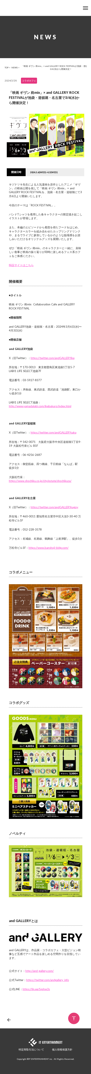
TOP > (7, 67)
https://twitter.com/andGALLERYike (52, 358)
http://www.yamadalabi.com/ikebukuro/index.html (40, 406)
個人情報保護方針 (62, 1049)
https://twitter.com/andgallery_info (47, 980)
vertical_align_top (73, 1018)
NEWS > (15, 67)
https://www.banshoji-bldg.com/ (49, 547)
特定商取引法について (31, 1049)
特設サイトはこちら (21, 265)
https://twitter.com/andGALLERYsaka (53, 432)
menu (85, 8)
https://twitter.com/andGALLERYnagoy (54, 507)
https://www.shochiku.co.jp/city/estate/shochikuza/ (40, 481)
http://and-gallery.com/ (39, 971)
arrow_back (8, 1019)
